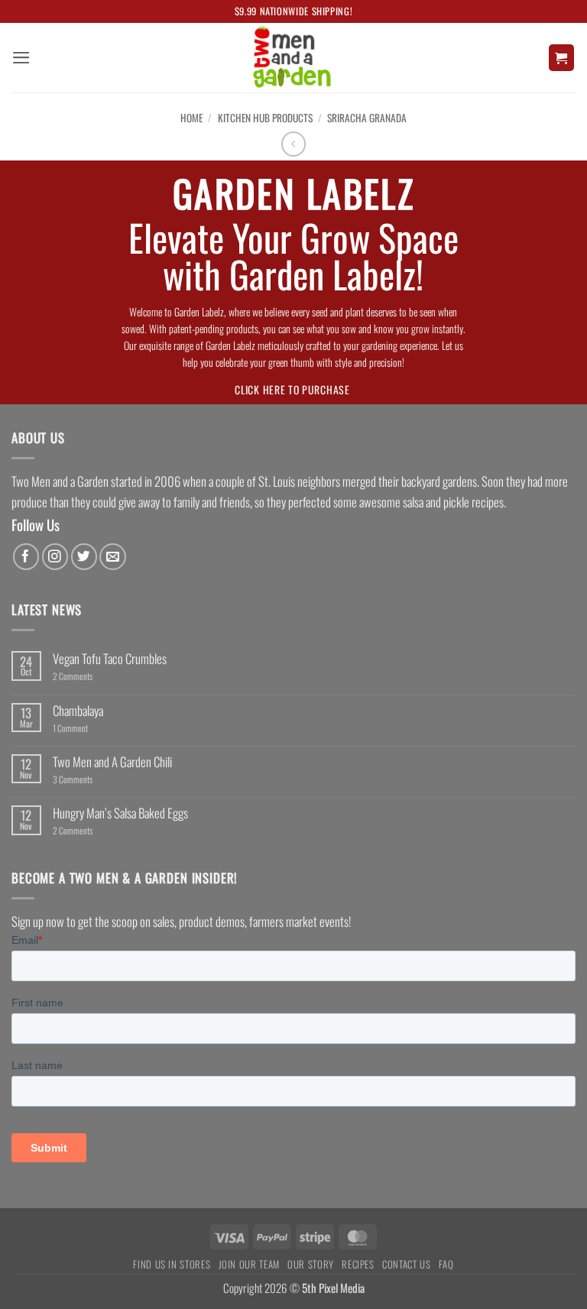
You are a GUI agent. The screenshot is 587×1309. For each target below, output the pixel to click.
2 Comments (87, 676)
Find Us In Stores (171, 1264)
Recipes (358, 1264)
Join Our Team (249, 1264)
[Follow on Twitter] (84, 556)
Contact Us (406, 1264)
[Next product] (293, 144)
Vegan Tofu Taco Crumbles (110, 658)
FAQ (446, 1264)
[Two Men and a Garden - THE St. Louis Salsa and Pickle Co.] (293, 57)
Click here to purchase (292, 389)
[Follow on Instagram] (55, 556)
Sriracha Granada (367, 117)
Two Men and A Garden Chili (112, 762)
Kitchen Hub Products (265, 117)
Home (191, 117)
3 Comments (84, 779)
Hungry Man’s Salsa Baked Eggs (120, 813)
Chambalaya (78, 710)
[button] (21, 57)
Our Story (310, 1264)
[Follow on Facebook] (26, 556)
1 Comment (89, 728)
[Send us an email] (112, 556)
